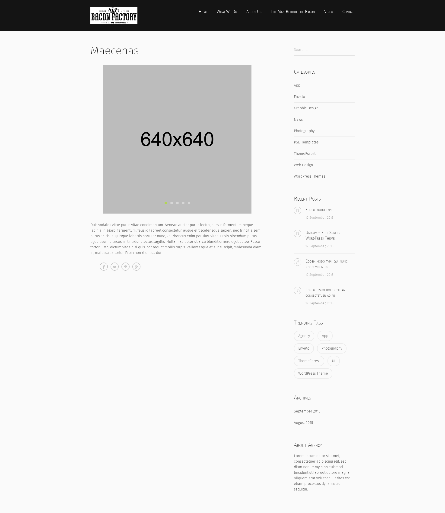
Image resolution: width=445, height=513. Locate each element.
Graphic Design (306, 108)
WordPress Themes (309, 176)
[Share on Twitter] (115, 267)
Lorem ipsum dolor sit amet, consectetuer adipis (327, 292)
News (298, 119)
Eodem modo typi (318, 209)
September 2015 (307, 411)
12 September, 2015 (319, 217)
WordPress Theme (313, 373)
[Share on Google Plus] (136, 267)
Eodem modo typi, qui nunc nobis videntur (326, 263)
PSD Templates (306, 142)
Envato (299, 96)
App (297, 85)
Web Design (303, 165)
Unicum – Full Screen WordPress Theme (322, 235)
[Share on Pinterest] (125, 267)
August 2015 (303, 422)
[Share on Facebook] (104, 267)
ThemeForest (304, 153)
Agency (304, 335)
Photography (304, 130)
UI (333, 361)
